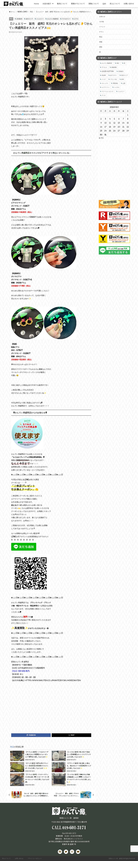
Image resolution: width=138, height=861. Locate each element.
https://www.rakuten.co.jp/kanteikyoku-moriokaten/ (53, 680)
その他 (101, 21)
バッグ (104, 79)
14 (123, 123)
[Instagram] (72, 852)
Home (36, 3)
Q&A (104, 3)
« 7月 (101, 138)
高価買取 (114, 67)
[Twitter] (66, 852)
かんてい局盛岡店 (52, 19)
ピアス (76, 19)
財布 (122, 79)
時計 (118, 63)
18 (110, 127)
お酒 (124, 83)
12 (114, 123)
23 (101, 131)
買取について (94, 3)
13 (119, 123)
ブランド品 (113, 79)
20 (119, 127)
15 (128, 123)
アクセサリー (66, 19)
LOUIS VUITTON (108, 71)
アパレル (104, 67)
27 (119, 131)
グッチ (104, 95)
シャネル (116, 87)
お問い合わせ (129, 3)
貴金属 (104, 75)
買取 (100, 47)
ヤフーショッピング (107, 91)
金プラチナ (113, 75)
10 (105, 123)
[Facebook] (60, 852)
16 (101, 127)
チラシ (101, 31)
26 (114, 131)
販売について (62, 3)
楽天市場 (31, 385)
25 (110, 131)
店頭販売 (19, 19)
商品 (11, 18)
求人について (115, 3)
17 (105, 127)
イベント (102, 26)
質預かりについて (78, 3)
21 (123, 127)
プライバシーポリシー (35, 858)
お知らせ (102, 16)
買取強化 (115, 83)
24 (105, 131)
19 (114, 127)
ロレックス (105, 83)
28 (123, 131)
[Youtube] (78, 852)
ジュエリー (40, 19)
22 (128, 127)
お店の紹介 (47, 3)
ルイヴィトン (105, 87)
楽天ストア (29, 19)
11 (110, 123)
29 (128, 131)
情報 (100, 42)
